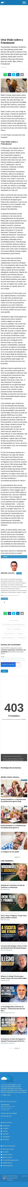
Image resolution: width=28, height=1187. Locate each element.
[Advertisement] (14, 21)
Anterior (11, 857)
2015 (8, 629)
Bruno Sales (7, 573)
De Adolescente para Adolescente (13, 624)
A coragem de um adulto (10, 852)
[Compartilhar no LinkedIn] (18, 74)
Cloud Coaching (9, 633)
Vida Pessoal (21, 638)
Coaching (20, 633)
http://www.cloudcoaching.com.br (11, 595)
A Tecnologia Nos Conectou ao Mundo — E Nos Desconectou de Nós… (13, 1009)
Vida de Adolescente (8, 638)
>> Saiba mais (5, 1095)
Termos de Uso (6, 1116)
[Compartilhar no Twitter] (13, 74)
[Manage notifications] (4, 1178)
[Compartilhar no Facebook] (9, 74)
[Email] (22, 74)
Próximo (17, 857)
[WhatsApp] (5, 74)
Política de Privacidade (9, 1113)
